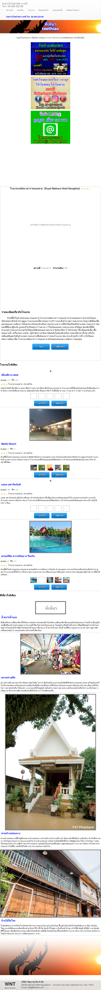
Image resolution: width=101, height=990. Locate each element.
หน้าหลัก (9, 10)
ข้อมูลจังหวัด (43, 10)
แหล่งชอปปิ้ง (57, 10)
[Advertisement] (50, 165)
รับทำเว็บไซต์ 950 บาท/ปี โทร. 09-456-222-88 (25, 16)
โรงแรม (31, 10)
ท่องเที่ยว (20, 10)
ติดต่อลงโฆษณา (73, 10)
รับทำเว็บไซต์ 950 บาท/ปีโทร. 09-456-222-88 (14, 4)
